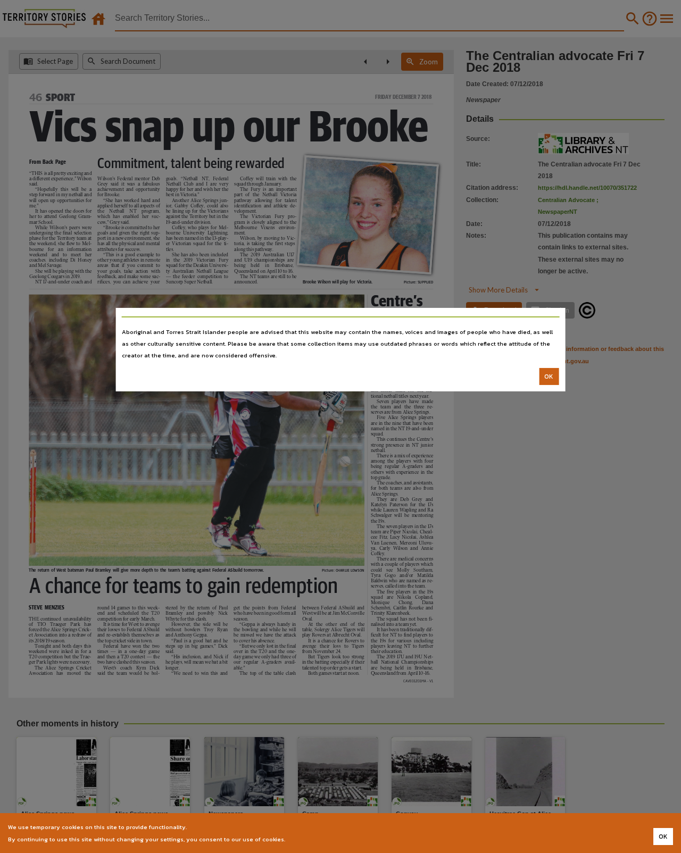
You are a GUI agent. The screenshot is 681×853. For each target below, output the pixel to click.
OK (548, 376)
